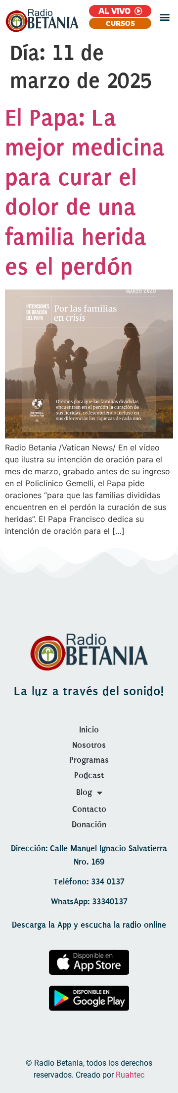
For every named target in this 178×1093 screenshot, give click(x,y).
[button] (165, 17)
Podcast (89, 775)
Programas (89, 760)
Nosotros (89, 745)
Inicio (89, 729)
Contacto (89, 809)
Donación (89, 824)
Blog (84, 792)
